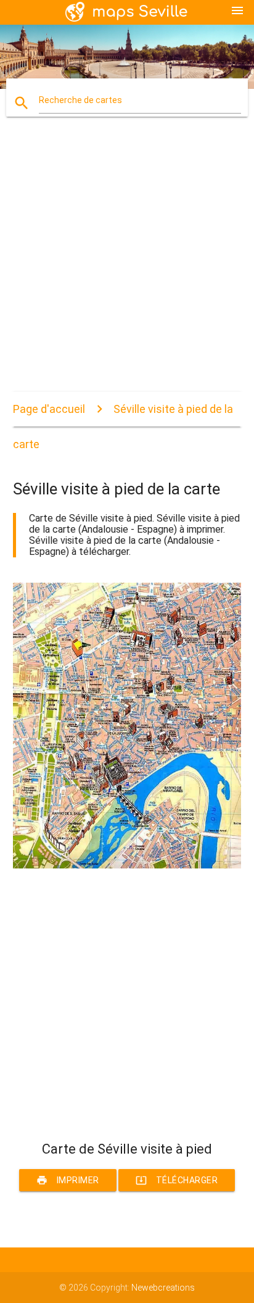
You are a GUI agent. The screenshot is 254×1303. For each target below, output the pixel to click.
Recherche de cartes (80, 100)
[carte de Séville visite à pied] (127, 865)
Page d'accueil (49, 408)
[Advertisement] (127, 265)
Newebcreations (163, 1288)
